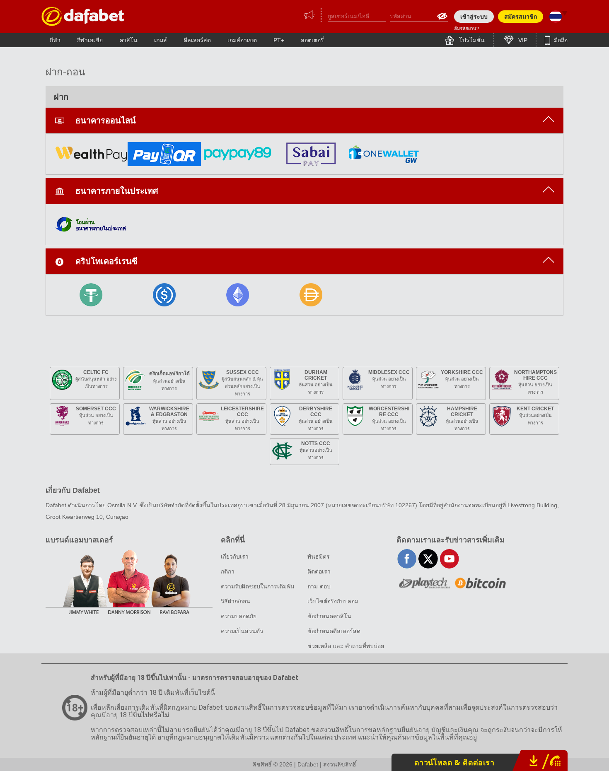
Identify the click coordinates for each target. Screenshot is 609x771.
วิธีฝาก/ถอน (235, 601)
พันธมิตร (318, 556)
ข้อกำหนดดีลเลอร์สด (333, 631)
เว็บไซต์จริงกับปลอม (332, 601)
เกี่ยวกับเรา (235, 556)
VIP (522, 40)
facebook (407, 559)
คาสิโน (128, 40)
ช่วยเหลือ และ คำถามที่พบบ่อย (345, 646)
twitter (428, 559)
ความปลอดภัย (238, 616)
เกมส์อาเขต (242, 40)
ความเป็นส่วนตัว (242, 631)
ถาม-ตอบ (319, 586)
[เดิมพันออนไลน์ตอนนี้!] (82, 16)
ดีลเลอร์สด (197, 40)
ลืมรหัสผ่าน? (466, 28)
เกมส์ (160, 40)
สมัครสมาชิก (520, 16)
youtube (449, 559)
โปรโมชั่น (471, 40)
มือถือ (560, 40)
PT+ (278, 40)
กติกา (227, 571)
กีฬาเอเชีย (90, 40)
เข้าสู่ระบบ (474, 16)
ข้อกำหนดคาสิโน (329, 616)
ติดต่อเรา (319, 571)
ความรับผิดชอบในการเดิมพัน (258, 586)
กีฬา (55, 40)
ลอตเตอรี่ (312, 40)
